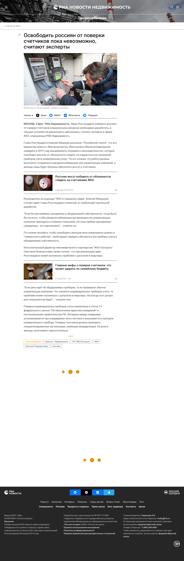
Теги (141, 502)
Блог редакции (115, 506)
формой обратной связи (150, 524)
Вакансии (9, 521)
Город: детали (96, 502)
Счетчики (56, 346)
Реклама (60, 506)
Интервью (70, 502)
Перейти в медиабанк (60, 108)
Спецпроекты (46, 506)
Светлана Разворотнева (36, 346)
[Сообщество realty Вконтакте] (97, 492)
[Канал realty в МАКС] (75, 492)
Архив (142, 506)
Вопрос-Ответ (113, 502)
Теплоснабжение (33, 341)
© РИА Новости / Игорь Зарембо (37, 108)
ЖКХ (97, 341)
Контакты (131, 506)
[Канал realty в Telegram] (108, 492)
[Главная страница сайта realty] (92, 7)
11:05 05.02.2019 (12, 26)
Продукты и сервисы (78, 506)
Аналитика (56, 502)
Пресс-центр (98, 506)
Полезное (82, 502)
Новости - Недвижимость (56, 341)
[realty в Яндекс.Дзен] (86, 492)
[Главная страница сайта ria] (70, 7)
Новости (44, 502)
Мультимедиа (129, 502)
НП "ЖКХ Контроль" (81, 341)
